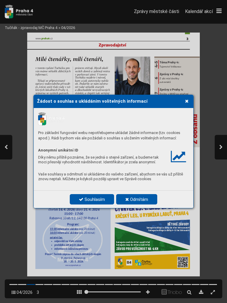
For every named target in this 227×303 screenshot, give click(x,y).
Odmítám (138, 199)
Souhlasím (94, 199)
